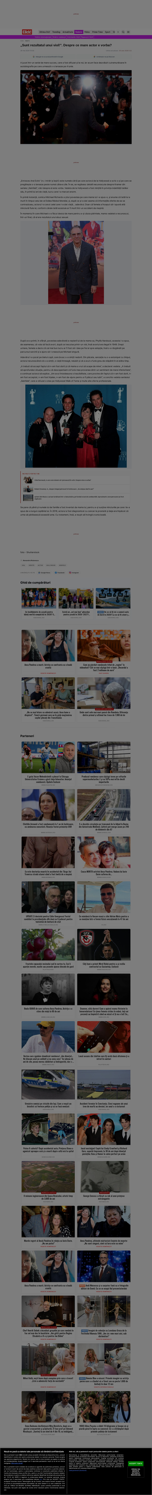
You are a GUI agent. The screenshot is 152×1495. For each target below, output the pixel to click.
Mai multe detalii (16, 1463)
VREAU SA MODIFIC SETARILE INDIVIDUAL (136, 1472)
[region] (76, 1471)
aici (41, 1479)
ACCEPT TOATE (135, 1464)
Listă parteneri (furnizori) (77, 1470)
